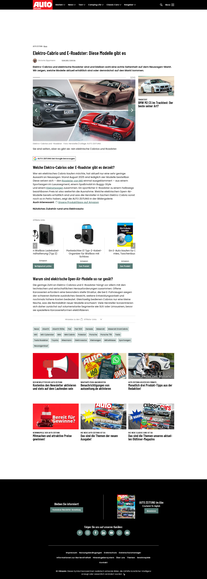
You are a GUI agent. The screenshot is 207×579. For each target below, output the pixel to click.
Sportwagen (125, 340)
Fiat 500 (78, 329)
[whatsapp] (119, 533)
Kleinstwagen (54, 188)
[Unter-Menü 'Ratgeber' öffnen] (135, 5)
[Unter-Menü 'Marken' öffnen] (64, 5)
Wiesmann (67, 340)
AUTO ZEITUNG (37, 46)
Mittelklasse (110, 340)
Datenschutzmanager (130, 552)
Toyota (55, 340)
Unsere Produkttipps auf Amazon (78, 202)
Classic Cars (112, 5)
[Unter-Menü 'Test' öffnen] (84, 5)
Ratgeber (128, 5)
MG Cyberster (47, 334)
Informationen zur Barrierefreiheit (74, 557)
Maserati (100, 329)
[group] (84, 115)
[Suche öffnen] (161, 5)
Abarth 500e (58, 329)
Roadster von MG (72, 180)
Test (81, 5)
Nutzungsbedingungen (90, 552)
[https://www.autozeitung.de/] (43, 5)
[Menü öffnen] (172, 4)
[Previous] (36, 110)
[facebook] (96, 533)
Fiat (69, 329)
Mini (59, 334)
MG (35, 334)
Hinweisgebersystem (103, 557)
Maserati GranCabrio (118, 329)
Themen (131, 557)
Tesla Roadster (41, 340)
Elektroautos (81, 340)
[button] (84, 319)
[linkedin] (103, 533)
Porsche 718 (106, 334)
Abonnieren (151, 511)
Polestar (82, 334)
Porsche (93, 334)
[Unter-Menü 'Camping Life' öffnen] (103, 5)
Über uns (120, 557)
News (70, 5)
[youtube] (111, 533)
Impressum (71, 552)
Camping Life (94, 5)
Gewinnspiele (143, 557)
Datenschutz (110, 552)
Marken (59, 5)
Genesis (89, 329)
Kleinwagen (95, 340)
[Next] (131, 110)
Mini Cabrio (69, 334)
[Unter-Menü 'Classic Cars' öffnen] (120, 5)
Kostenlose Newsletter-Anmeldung (67, 509)
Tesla (117, 334)
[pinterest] (80, 533)
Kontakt (103, 562)
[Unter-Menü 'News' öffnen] (75, 5)
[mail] (127, 533)
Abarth (45, 329)
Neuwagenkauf (41, 346)
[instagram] (88, 533)
